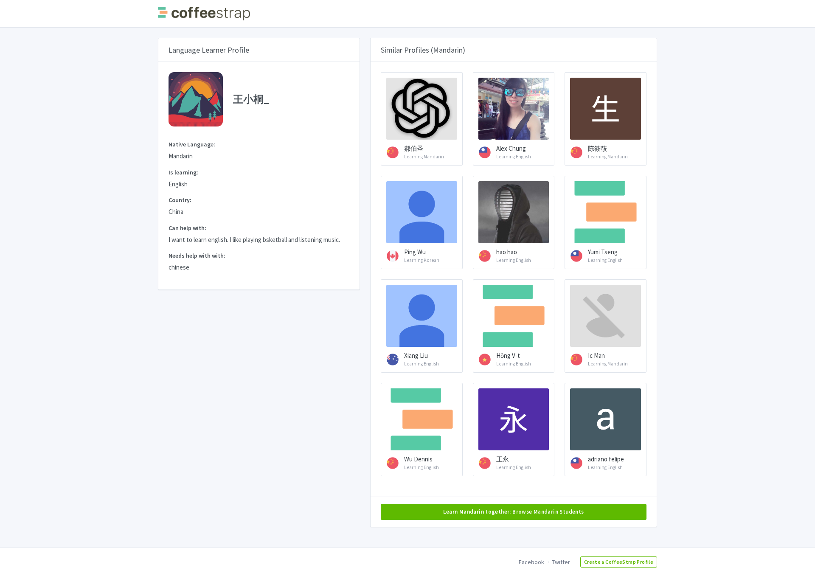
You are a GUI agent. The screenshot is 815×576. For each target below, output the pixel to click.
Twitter (561, 562)
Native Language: (192, 144)
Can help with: (187, 228)
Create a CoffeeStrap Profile (618, 562)
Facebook (531, 562)
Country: (180, 200)
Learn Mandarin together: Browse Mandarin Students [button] (513, 511)
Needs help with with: (197, 255)
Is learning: (183, 172)
